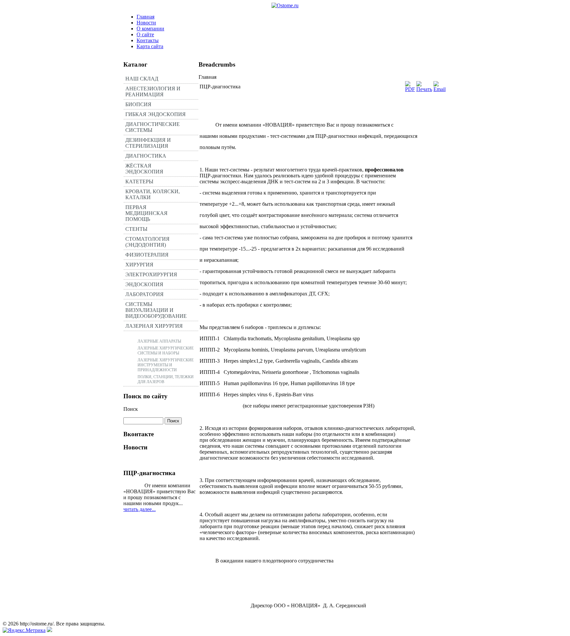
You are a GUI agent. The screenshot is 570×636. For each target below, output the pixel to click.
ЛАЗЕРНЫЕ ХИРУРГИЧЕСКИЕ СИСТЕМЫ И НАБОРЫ (166, 350)
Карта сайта (150, 46)
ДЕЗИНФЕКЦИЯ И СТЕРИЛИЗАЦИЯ (148, 143)
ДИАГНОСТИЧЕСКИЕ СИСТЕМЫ (152, 127)
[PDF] (410, 89)
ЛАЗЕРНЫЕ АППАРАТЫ (159, 341)
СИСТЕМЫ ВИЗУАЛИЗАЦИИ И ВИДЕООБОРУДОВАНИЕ (156, 310)
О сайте (145, 34)
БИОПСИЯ (138, 104)
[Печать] (424, 89)
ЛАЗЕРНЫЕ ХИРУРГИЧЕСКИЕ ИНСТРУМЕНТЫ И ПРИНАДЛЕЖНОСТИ (166, 365)
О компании (150, 28)
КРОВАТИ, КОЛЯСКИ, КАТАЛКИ (152, 194)
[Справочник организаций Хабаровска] (49, 630)
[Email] (439, 89)
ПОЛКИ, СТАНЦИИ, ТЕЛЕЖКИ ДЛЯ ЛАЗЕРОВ (166, 379)
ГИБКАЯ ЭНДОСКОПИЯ (155, 114)
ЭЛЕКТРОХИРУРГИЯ (151, 274)
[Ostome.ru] (285, 5)
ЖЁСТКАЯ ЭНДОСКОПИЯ (144, 168)
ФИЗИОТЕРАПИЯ (147, 254)
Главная (145, 16)
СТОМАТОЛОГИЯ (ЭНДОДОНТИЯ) (147, 242)
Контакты (148, 40)
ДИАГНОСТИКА (145, 156)
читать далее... (139, 509)
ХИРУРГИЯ (139, 264)
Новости (146, 22)
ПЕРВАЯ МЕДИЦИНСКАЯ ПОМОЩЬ (146, 213)
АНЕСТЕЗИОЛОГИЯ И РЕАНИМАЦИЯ (152, 91)
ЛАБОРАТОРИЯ (144, 294)
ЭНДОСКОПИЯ (144, 284)
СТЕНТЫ (136, 229)
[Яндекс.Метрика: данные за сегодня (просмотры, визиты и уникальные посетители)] (24, 630)
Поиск (130, 409)
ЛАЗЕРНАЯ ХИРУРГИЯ (154, 326)
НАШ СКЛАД (141, 78)
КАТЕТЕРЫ (139, 181)
